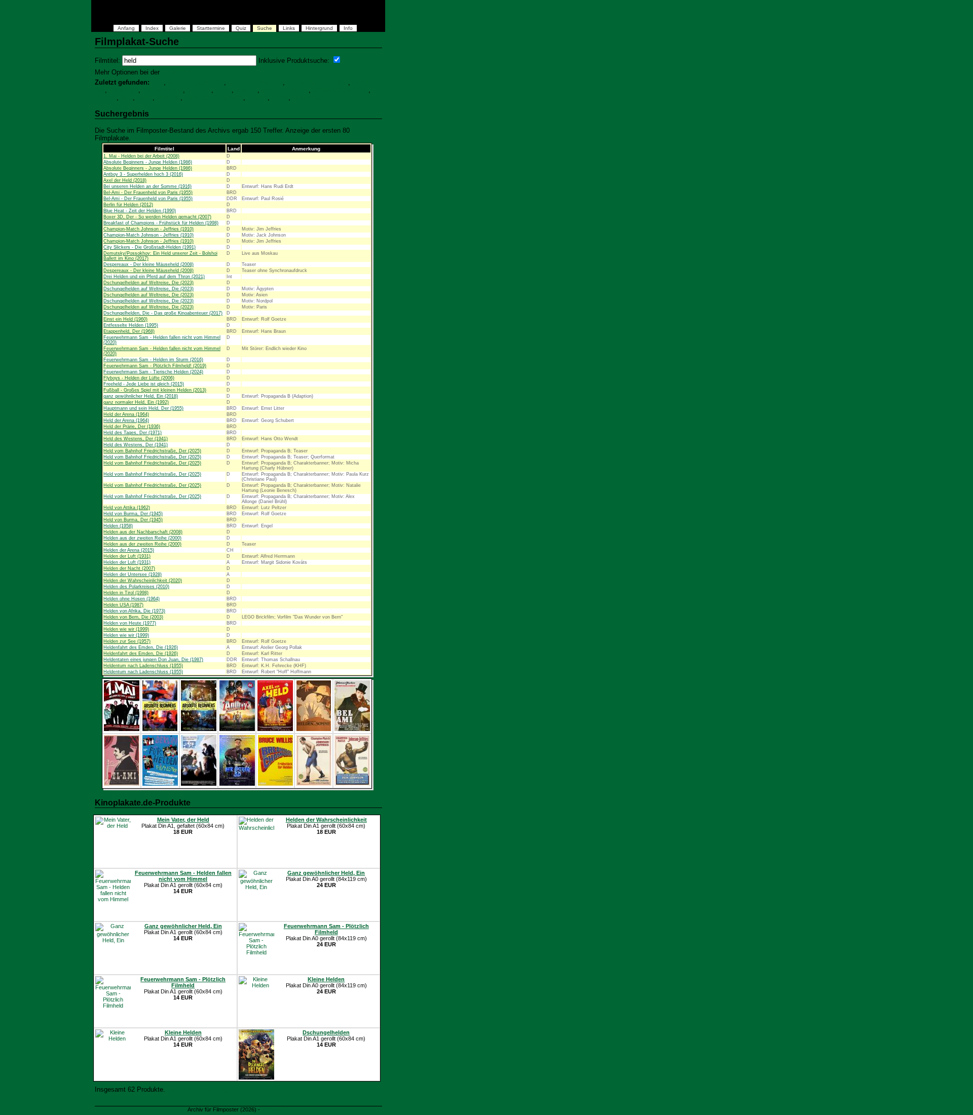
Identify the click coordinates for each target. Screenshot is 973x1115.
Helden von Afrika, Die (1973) (134, 610)
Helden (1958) (118, 525)
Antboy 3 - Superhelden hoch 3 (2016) (143, 174)
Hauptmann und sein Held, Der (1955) (143, 408)
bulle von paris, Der (196, 82)
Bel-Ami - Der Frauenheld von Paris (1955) (148, 192)
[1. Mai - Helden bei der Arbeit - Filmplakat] (121, 729)
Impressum (275, 1109)
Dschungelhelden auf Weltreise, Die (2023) (148, 282)
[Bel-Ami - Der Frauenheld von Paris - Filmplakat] (352, 729)
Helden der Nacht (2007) (129, 568)
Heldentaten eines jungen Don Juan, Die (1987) (153, 659)
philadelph (123, 90)
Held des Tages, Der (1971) (132, 432)
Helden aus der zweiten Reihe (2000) (142, 538)
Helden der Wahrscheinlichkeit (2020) (142, 580)
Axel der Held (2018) (124, 180)
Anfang (126, 28)
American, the (162, 90)
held (158, 82)
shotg (223, 90)
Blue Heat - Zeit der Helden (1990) (139, 210)
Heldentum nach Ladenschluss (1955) (143, 665)
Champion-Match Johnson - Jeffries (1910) (148, 229)
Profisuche (177, 72)
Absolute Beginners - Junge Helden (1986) (147, 162)
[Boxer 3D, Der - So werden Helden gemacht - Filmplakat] (237, 784)
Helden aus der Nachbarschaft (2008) (142, 531)
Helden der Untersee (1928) (132, 574)
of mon (257, 97)
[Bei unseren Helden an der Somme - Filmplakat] (313, 729)
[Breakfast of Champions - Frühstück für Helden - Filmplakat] (275, 784)
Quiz (241, 28)
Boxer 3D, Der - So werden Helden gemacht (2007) (157, 216)
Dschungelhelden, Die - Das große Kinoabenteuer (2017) (162, 313)
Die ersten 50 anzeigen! (202, 1089)
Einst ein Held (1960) (125, 319)
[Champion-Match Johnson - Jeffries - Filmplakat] (313, 784)
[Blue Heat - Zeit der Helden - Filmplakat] (198, 784)
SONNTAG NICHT (340, 90)
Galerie (177, 28)
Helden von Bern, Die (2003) (133, 617)
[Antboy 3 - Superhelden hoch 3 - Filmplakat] (237, 729)
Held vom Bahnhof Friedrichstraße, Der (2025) (152, 450)
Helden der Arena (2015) (128, 550)
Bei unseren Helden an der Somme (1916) (147, 186)
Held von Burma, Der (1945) (133, 513)
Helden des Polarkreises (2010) (136, 586)
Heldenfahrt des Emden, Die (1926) (140, 647)
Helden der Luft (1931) (127, 556)
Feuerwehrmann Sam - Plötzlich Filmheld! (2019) (154, 365)
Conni (280, 97)
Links (289, 28)
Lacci (145, 97)
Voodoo (106, 97)
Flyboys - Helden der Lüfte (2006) (138, 377)
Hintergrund (319, 28)
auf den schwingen (255, 82)
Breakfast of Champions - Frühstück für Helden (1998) (160, 222)
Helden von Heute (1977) (129, 623)
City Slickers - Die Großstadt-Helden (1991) (149, 247)
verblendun (308, 97)
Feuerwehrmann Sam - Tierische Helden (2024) (153, 371)
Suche (264, 28)
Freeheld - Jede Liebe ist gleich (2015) (143, 384)
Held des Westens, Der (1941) (135, 438)
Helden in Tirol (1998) (125, 592)
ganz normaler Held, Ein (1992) (136, 402)
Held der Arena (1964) (126, 414)
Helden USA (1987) (123, 604)
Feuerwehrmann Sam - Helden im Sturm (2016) (153, 359)
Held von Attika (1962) (126, 507)
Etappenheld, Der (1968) (129, 331)
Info (348, 28)
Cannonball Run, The (317, 82)
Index (152, 28)
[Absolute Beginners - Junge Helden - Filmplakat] (159, 729)
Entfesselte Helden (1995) (130, 325)
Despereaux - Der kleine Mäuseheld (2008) (148, 264)
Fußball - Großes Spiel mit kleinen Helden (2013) (154, 390)
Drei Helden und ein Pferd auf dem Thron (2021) (154, 276)
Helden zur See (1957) (127, 641)
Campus (199, 90)
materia (246, 90)
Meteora (168, 97)
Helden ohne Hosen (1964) (131, 598)
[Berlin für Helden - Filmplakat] (160, 784)
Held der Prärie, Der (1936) (131, 426)
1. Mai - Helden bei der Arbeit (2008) (141, 156)
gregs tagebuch (285, 90)
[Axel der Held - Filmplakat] (275, 729)
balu (127, 97)
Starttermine (211, 28)
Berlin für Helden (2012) (128, 204)
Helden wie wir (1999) (126, 629)
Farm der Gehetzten (213, 97)
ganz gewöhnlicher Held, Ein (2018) (140, 396)
